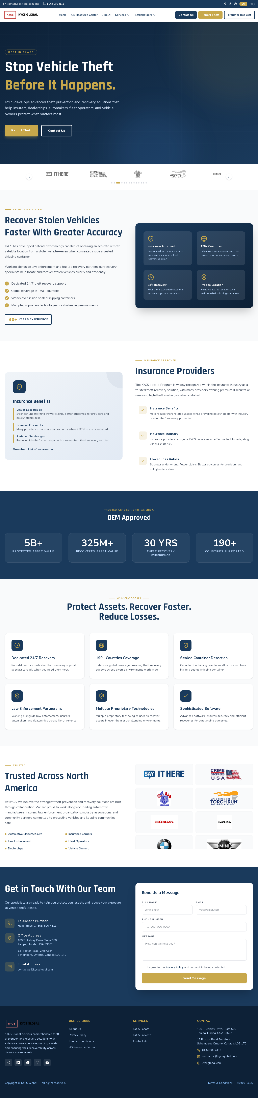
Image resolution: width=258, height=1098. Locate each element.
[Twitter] (230, 3)
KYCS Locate (141, 1029)
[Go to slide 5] (124, 183)
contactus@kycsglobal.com (23, 3)
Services (120, 15)
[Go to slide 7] (129, 183)
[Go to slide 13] (143, 183)
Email (200, 902)
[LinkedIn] (18, 1062)
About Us (75, 1029)
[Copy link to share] (8, 1062)
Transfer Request (239, 15)
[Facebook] (225, 3)
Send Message (194, 978)
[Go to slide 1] (111, 183)
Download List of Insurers (31, 449)
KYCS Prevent (142, 1035)
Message (148, 936)
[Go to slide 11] (138, 183)
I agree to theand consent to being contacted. (187, 967)
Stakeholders (143, 15)
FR (251, 3)
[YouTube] (235, 3)
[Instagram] (37, 1062)
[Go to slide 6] (126, 183)
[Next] (229, 177)
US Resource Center (84, 15)
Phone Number (152, 919)
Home (63, 15)
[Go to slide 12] (141, 183)
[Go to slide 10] (136, 183)
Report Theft (210, 15)
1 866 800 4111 (55, 3)
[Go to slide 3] (116, 183)
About (106, 15)
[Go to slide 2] (114, 183)
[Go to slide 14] (146, 183)
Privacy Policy (174, 967)
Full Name (149, 902)
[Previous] (29, 177)
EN (243, 3)
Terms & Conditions (81, 1041)
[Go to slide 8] (131, 183)
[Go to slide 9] (134, 183)
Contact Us (186, 15)
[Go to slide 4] (121, 183)
